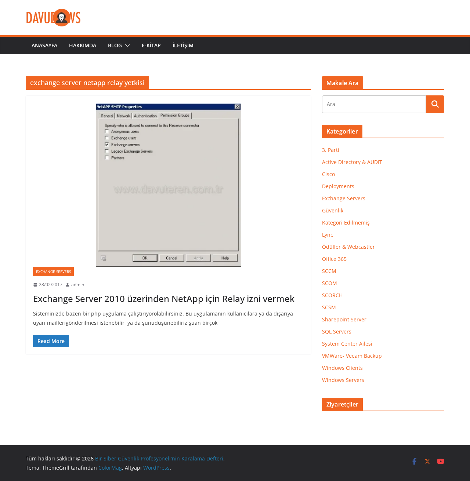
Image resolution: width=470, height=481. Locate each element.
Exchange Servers (53, 271)
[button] (126, 45)
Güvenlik (332, 210)
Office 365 (334, 258)
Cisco (328, 174)
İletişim (183, 45)
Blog (115, 45)
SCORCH (332, 295)
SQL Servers (336, 331)
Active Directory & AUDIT (352, 161)
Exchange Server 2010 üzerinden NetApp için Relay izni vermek (163, 298)
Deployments (338, 186)
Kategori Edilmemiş (346, 222)
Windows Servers (343, 379)
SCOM (329, 283)
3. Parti (330, 149)
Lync (327, 234)
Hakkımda (82, 45)
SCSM (329, 307)
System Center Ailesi (347, 343)
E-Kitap (151, 45)
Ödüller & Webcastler (348, 246)
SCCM (329, 270)
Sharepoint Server (344, 319)
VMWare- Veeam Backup (352, 355)
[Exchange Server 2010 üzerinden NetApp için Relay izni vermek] (168, 185)
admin (77, 284)
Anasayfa (44, 45)
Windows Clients (342, 367)
